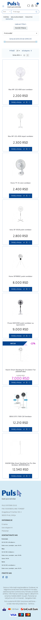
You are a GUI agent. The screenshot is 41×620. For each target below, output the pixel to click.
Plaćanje (5, 531)
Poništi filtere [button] (20, 28)
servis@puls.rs (11, 565)
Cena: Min (16, 55)
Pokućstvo (28, 17)
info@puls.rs (11, 552)
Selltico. (31, 604)
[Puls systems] (12, 493)
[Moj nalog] (32, 5)
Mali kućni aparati (17, 17)
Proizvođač (8, 33)
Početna (6, 17)
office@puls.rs (11, 542)
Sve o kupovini (7, 528)
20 (18, 51)
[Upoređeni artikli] (28, 6)
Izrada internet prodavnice (17, 604)
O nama (5, 524)
